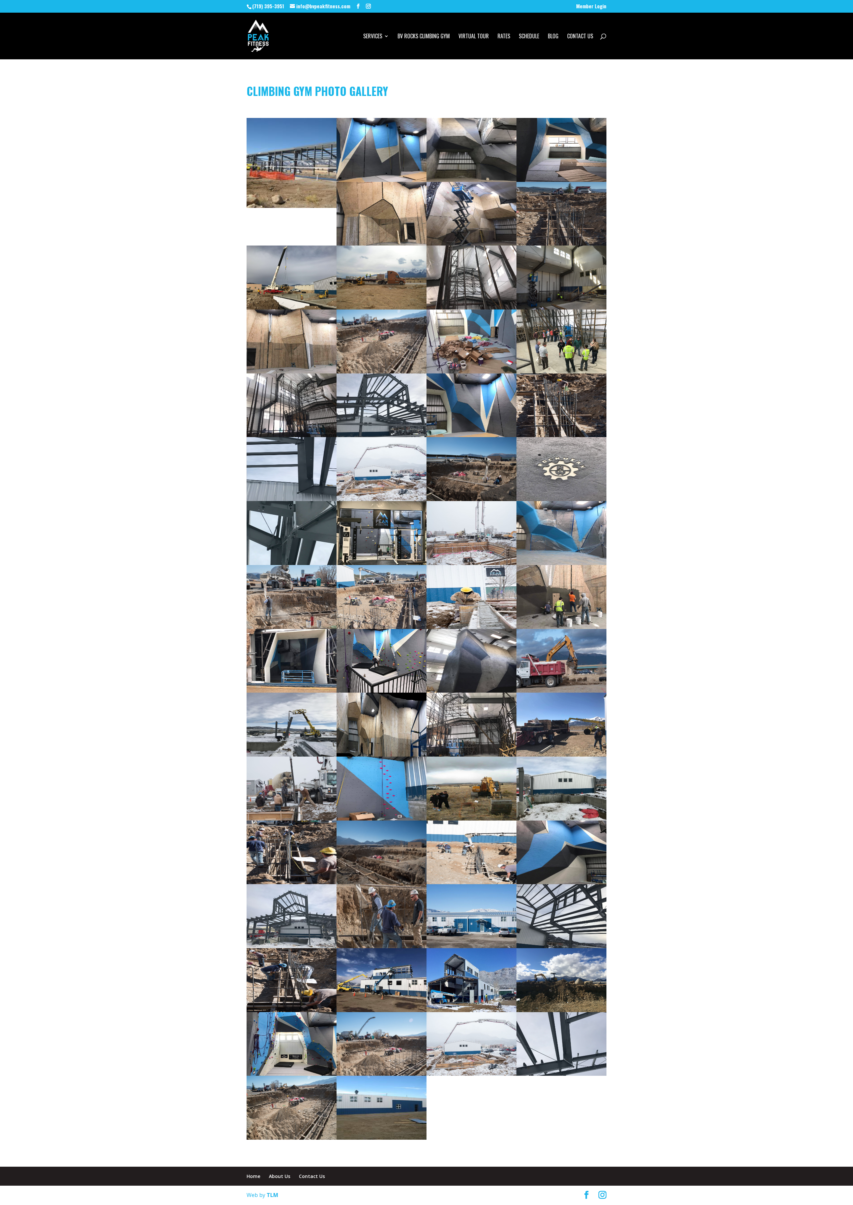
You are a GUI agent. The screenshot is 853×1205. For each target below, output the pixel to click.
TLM (272, 1195)
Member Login (591, 7)
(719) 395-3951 (268, 6)
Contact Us (580, 37)
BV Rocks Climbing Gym (424, 37)
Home (253, 1176)
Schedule (529, 37)
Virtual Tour (473, 37)
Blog (553, 37)
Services (372, 37)
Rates (503, 37)
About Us (279, 1176)
